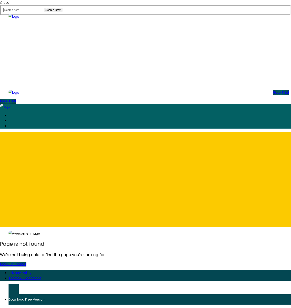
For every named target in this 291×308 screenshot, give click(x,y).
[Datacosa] (14, 16)
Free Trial (281, 92)
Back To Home (13, 264)
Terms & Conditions (25, 278)
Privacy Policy (20, 272)
